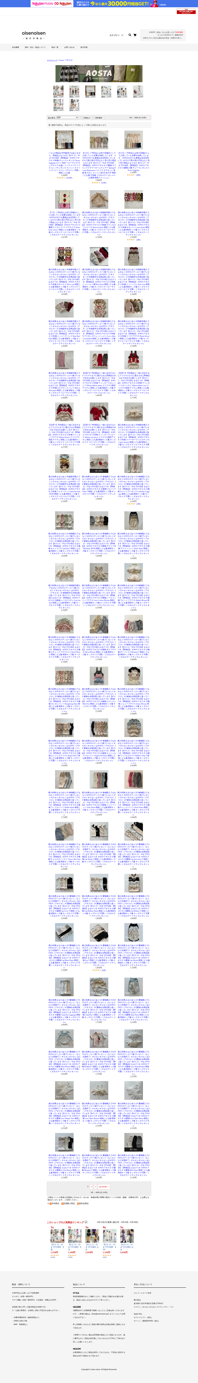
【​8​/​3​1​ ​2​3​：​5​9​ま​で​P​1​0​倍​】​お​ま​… (92, 1247)
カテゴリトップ (52, 60)
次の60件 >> (104, 1187)
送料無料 (98, 118)
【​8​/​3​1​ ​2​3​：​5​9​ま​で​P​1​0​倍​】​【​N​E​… (109, 1247)
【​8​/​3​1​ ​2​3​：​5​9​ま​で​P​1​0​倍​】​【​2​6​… (74, 1247)
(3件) (138, 504)
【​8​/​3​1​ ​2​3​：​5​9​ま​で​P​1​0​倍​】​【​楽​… (57, 1247)
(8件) (138, 175)
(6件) (104, 970)
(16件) (103, 183)
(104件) (69, 178)
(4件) (138, 240)
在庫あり (86, 118)
